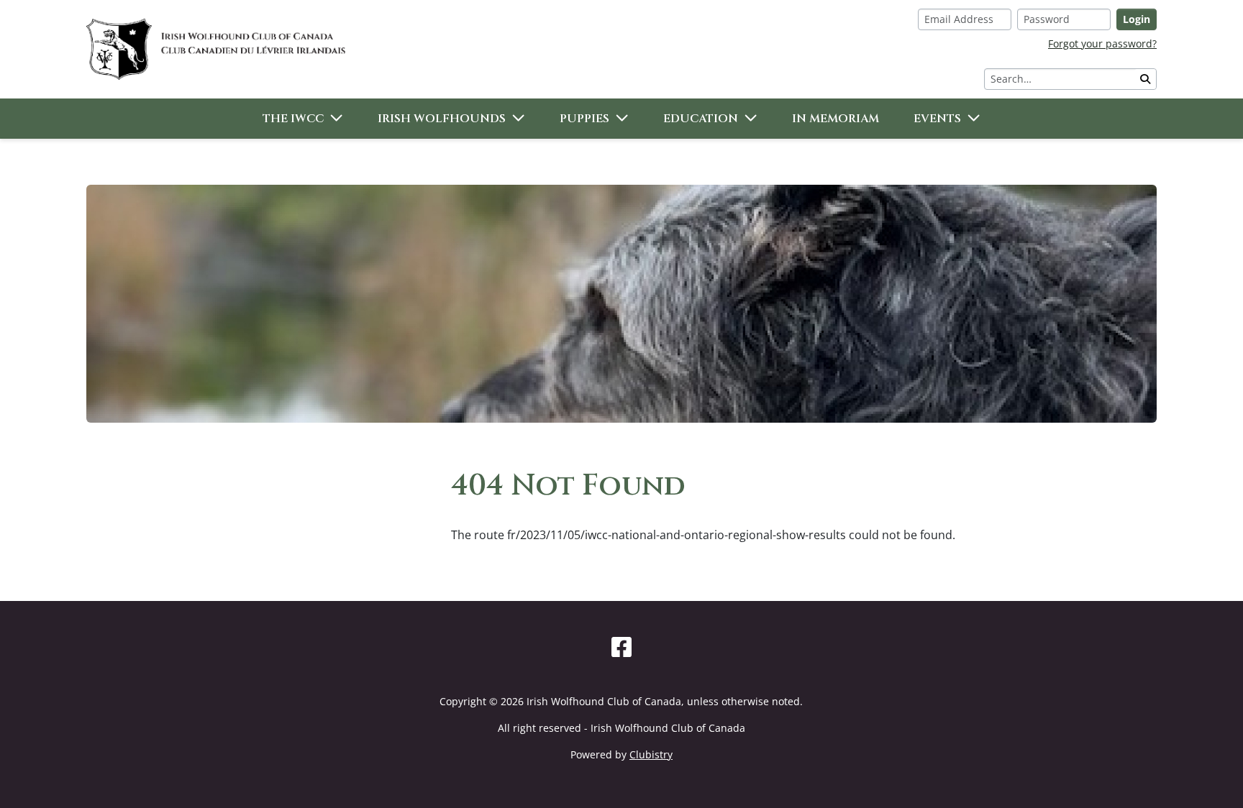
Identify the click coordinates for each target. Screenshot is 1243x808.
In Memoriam (835, 119)
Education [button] (700, 119)
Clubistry (651, 754)
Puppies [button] (584, 119)
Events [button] (937, 119)
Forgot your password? (1102, 43)
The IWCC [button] (293, 119)
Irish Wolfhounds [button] (442, 119)
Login (1136, 19)
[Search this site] (1145, 79)
